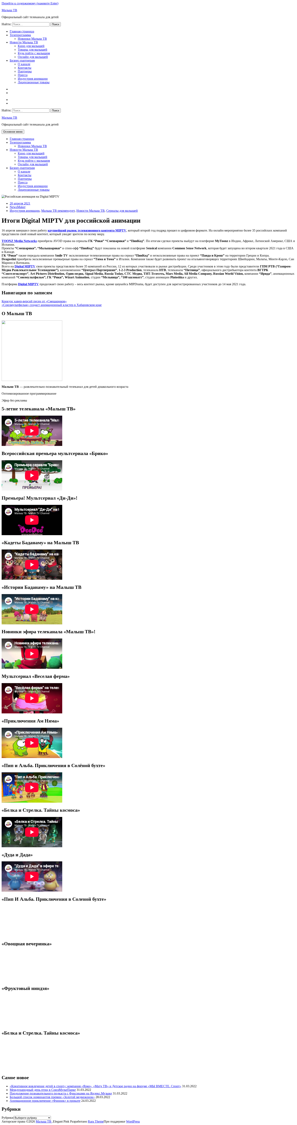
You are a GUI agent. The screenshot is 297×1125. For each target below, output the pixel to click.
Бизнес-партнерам (22, 60)
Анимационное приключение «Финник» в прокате (45, 1100)
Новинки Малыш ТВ (32, 38)
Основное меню (13, 131)
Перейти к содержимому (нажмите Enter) (30, 3)
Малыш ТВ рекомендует (58, 210)
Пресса (22, 75)
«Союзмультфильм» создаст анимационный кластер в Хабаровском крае (52, 305)
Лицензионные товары (34, 82)
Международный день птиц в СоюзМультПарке (43, 1089)
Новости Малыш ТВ (24, 42)
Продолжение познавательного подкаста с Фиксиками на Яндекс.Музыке (61, 1093)
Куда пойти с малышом (34, 53)
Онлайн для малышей (33, 57)
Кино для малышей (31, 46)
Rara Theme (96, 1121)
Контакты (24, 67)
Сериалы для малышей (122, 210)
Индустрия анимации (33, 78)
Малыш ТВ (9, 10)
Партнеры (25, 71)
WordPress (133, 1121)
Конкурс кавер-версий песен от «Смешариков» (34, 301)
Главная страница (22, 31)
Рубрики (8, 1117)
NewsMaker (17, 207)
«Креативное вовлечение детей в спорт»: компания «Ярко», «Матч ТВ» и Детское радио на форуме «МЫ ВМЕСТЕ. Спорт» (95, 1086)
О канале (24, 64)
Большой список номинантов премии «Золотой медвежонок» (52, 1097)
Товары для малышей (32, 49)
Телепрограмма (20, 35)
